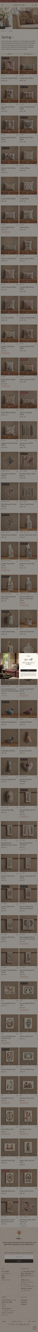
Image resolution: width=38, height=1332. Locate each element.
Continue (28, 670)
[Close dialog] (37, 653)
